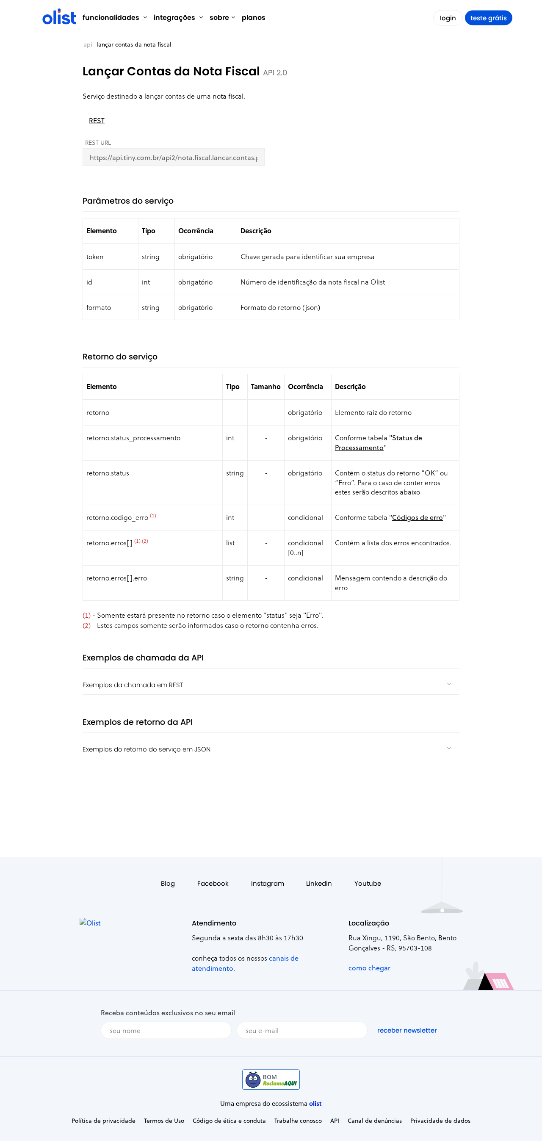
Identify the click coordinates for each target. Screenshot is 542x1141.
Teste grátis (488, 18)
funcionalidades (112, 17)
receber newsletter (407, 1030)
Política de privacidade (104, 1120)
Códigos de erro (417, 517)
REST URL (98, 142)
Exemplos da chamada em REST (133, 684)
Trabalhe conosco (298, 1120)
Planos (253, 17)
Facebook (213, 883)
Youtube (367, 883)
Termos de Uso (164, 1120)
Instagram (267, 883)
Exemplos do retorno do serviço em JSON (146, 749)
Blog (168, 883)
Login (448, 18)
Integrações (175, 17)
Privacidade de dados (440, 1120)
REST (97, 120)
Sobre (219, 17)
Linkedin (319, 883)
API (87, 44)
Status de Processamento (378, 442)
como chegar (369, 967)
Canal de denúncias (375, 1120)
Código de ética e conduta (229, 1120)
